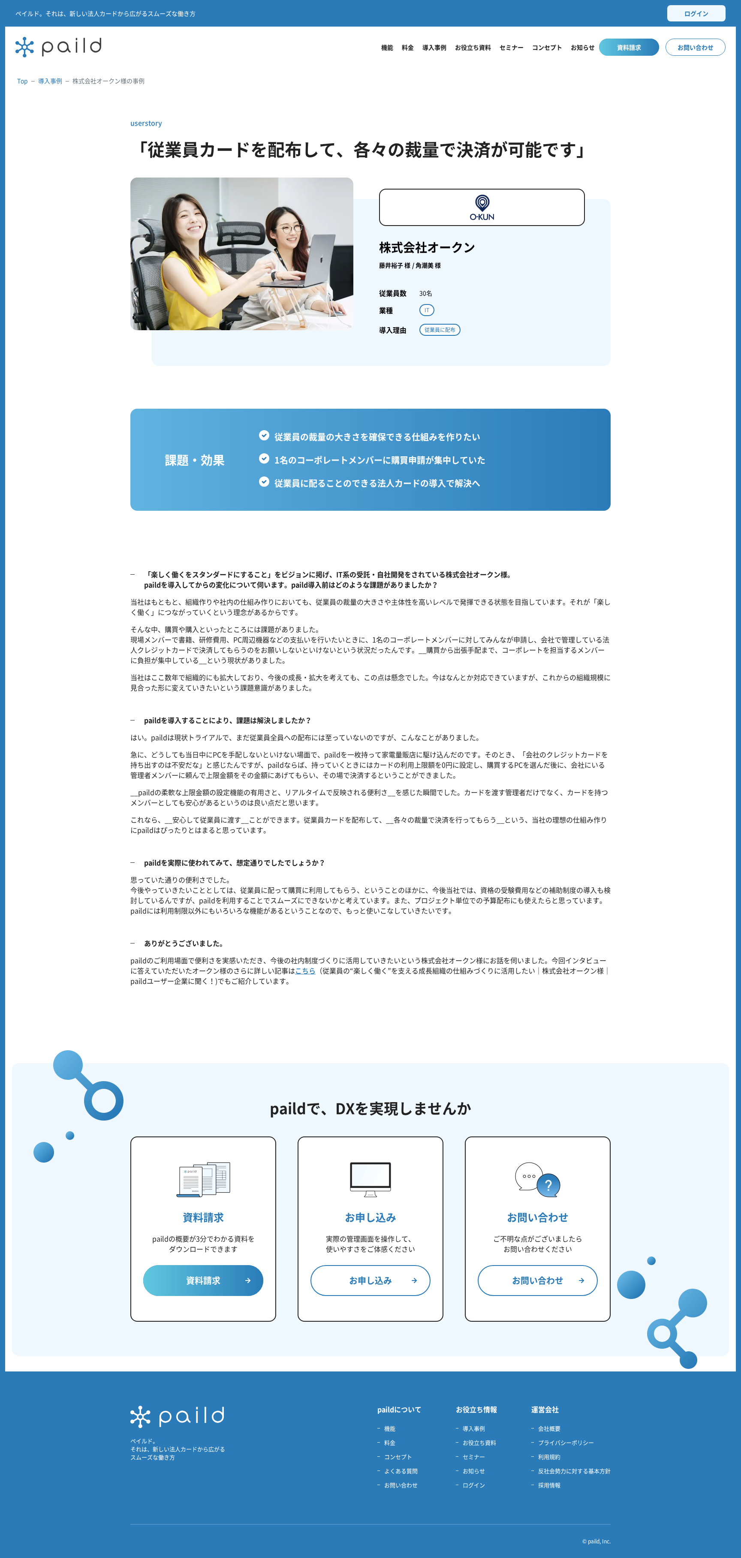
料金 (408, 47)
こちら (305, 970)
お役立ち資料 (473, 47)
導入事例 (434, 47)
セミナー (512, 47)
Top (22, 80)
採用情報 (549, 1485)
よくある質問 (401, 1471)
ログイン (696, 13)
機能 (387, 47)
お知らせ (583, 47)
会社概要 (549, 1428)
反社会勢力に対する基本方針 (574, 1471)
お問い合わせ (696, 47)
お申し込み (370, 1280)
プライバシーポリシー (566, 1442)
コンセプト (547, 47)
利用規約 (549, 1457)
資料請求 (629, 47)
